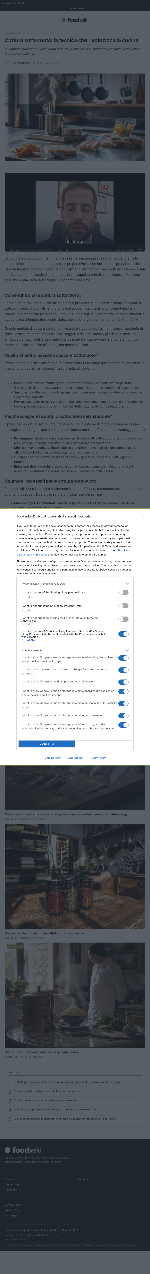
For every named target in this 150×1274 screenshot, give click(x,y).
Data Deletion (53, 757)
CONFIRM (47, 743)
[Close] (142, 516)
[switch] (123, 592)
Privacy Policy (97, 757)
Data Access (75, 757)
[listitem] (75, 584)
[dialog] (75, 637)
